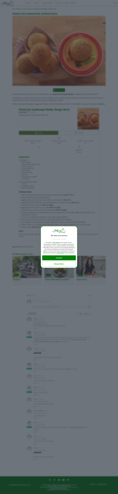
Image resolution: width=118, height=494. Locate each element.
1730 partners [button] (56, 242)
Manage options (59, 264)
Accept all (59, 258)
